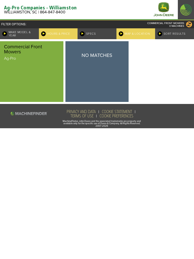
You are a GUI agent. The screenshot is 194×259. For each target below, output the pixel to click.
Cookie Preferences (116, 116)
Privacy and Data (81, 112)
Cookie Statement (117, 112)
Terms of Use (81, 116)
